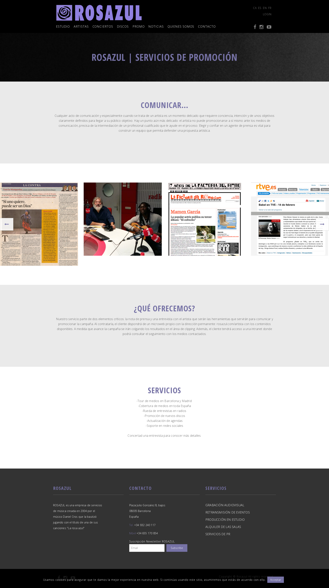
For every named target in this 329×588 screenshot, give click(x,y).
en (265, 8)
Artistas (81, 26)
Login (267, 14)
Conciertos (103, 26)
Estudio (63, 26)
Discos (123, 26)
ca (255, 8)
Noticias (156, 26)
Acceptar (275, 580)
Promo (139, 26)
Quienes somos (181, 26)
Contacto (207, 26)
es (260, 8)
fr (270, 8)
